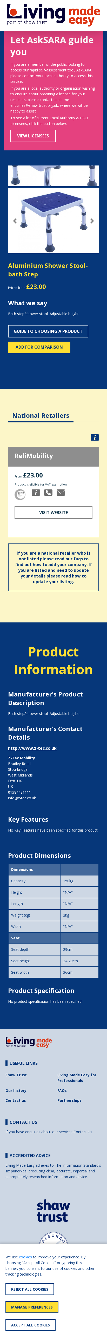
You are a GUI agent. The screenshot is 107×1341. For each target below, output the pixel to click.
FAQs (62, 1090)
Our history (15, 1090)
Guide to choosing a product (48, 331)
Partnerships (69, 1100)
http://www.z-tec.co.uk (32, 748)
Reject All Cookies (29, 1289)
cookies (25, 1256)
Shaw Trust (16, 1074)
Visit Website (53, 512)
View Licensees (33, 136)
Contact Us (82, 1131)
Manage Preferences (32, 1307)
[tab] (40, 411)
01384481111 (19, 792)
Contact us (15, 1100)
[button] (15, 221)
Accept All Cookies (30, 1325)
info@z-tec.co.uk (22, 797)
